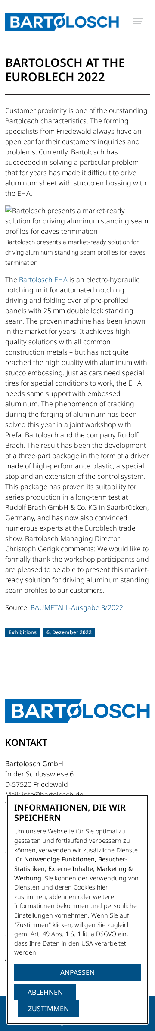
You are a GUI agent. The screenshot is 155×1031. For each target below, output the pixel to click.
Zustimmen (48, 1008)
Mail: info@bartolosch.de (44, 794)
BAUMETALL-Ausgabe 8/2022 (77, 607)
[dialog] (77, 909)
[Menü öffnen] (137, 21)
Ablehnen (45, 992)
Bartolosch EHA (43, 279)
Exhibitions (23, 632)
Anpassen (77, 972)
